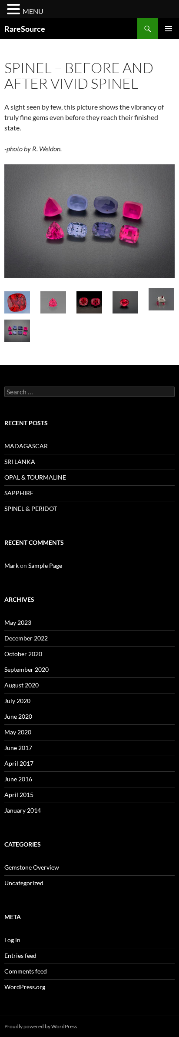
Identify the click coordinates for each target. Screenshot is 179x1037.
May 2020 (17, 732)
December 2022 (26, 638)
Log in (12, 940)
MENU (33, 11)
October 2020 (23, 653)
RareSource (24, 28)
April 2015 (18, 794)
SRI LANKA (19, 461)
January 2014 (22, 810)
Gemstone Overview (31, 867)
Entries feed (20, 955)
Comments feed (25, 971)
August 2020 (21, 685)
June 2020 (18, 716)
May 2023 (17, 622)
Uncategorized (23, 883)
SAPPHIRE (18, 493)
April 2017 (18, 763)
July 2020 (17, 700)
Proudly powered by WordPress (40, 1026)
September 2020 (26, 669)
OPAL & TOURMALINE (35, 477)
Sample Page (45, 565)
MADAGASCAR (26, 446)
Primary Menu (168, 28)
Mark (11, 565)
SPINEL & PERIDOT (30, 508)
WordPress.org (24, 986)
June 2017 (18, 747)
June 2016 (18, 779)
